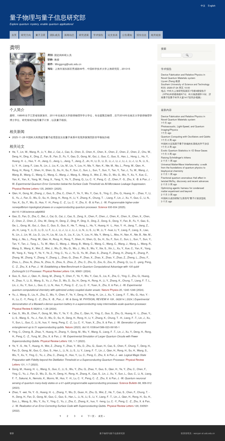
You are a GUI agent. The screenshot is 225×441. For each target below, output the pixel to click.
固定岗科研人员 (63, 55)
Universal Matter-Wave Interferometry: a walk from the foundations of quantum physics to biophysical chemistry (184, 168)
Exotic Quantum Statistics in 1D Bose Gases (184, 150)
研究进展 (84, 35)
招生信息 (141, 35)
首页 (14, 35)
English (211, 5)
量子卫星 (40, 35)
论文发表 (113, 35)
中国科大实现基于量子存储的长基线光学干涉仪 (185, 143)
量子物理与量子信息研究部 (48, 16)
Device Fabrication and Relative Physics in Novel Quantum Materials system (183, 76)
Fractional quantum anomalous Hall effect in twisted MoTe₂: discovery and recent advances (185, 179)
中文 (203, 5)
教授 (56, 59)
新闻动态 (69, 35)
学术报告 (98, 35)
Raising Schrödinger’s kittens (176, 157)
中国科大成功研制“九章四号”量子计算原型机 (183, 198)
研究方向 (26, 35)
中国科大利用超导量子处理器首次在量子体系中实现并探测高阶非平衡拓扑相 (68, 137)
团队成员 (55, 35)
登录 (12, 433)
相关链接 (156, 35)
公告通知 (127, 35)
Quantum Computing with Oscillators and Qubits (185, 136)
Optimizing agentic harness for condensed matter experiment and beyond (182, 189)
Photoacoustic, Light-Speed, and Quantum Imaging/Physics (182, 128)
